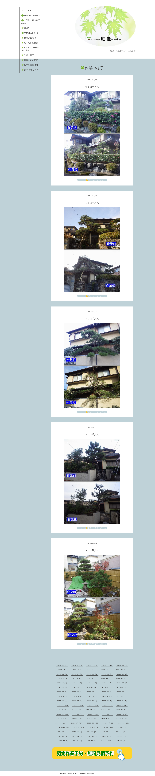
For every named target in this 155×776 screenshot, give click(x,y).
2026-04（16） (107, 665)
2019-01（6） (122, 736)
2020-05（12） (108, 723)
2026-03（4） (122, 665)
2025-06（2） (121, 670)
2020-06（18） (93, 723)
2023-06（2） (77, 692)
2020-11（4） (91, 718)
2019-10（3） (63, 732)
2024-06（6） (77, 683)
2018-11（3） (78, 741)
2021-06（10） (63, 714)
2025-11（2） (92, 670)
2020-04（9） (124, 723)
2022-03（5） (78, 705)
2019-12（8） (108, 727)
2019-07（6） (106, 732)
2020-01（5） (94, 727)
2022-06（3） (107, 701)
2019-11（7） (122, 727)
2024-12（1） (63, 678)
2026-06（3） (92, 665)
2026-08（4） (62, 665)
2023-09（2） (106, 687)
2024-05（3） (92, 683)
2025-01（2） (122, 674)
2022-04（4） (63, 705)
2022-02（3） (93, 705)
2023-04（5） (107, 692)
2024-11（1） (77, 678)
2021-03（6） (108, 714)
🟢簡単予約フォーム (30, 15)
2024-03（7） (122, 683)
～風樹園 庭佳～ (72, 773)
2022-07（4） (92, 701)
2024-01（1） (78, 687)
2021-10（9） (76, 710)
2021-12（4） (122, 705)
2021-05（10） (78, 714)
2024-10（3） (91, 678)
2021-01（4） (63, 718)
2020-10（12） (106, 718)
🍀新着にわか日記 (29, 60)
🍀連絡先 (25, 28)
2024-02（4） (63, 687)
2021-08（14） (106, 710)
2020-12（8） (77, 718)
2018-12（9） (64, 741)
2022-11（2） (107, 696)
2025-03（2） (92, 674)
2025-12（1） (78, 670)
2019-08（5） (92, 732)
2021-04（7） (93, 714)
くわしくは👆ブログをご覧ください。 (92, 180)
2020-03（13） (64, 727)
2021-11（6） (62, 710)
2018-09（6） (106, 741)
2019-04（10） (78, 736)
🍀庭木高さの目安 (29, 42)
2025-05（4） (62, 674)
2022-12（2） (93, 696)
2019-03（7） (93, 736)
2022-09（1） (62, 701)
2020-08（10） (61, 723)
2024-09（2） (106, 678)
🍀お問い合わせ (28, 38)
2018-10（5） (92, 741)
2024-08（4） (121, 678)
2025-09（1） (106, 670)
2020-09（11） (122, 718)
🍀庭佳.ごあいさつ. (30, 70)
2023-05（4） (92, 692)
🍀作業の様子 (27, 55)
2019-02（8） (107, 736)
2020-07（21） (77, 723)
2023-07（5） (62, 692)
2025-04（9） (77, 674)
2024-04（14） (107, 683)
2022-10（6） (121, 696)
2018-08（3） (121, 741)
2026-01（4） (63, 670)
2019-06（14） (121, 732)
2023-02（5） (63, 696)
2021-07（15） (121, 710)
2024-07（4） (62, 683)
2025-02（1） (107, 674)
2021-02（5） (122, 714)
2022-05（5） (122, 701)
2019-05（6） (63, 736)
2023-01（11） (78, 696)
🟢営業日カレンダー (30, 33)
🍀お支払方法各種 (29, 65)
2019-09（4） (77, 732)
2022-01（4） (108, 705)
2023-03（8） (122, 692)
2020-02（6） (79, 727)
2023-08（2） (121, 687)
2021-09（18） (91, 710)
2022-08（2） (77, 701)
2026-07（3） (77, 665)
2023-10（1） (92, 687)
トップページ (27, 10)
